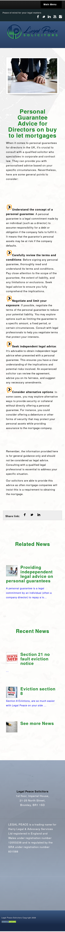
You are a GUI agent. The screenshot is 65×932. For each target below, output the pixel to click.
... (28, 662)
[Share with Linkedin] (38, 516)
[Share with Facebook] (24, 516)
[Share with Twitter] (31, 516)
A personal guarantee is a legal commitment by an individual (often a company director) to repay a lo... (29, 582)
